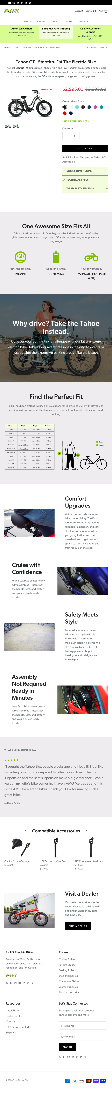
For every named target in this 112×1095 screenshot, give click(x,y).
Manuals (10, 1021)
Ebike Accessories (69, 992)
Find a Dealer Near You (75, 121)
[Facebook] (9, 3)
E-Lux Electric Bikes (21, 1080)
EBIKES (27, 21)
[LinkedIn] (26, 3)
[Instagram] (14, 3)
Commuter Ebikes (69, 981)
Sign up (68, 1047)
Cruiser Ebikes (67, 959)
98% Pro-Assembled (17, 1027)
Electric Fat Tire (24, 68)
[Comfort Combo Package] (20, 847)
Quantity (67, 129)
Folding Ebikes (67, 970)
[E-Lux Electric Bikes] (11, 11)
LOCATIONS (68, 21)
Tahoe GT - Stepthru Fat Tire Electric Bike (41, 48)
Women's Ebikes (68, 987)
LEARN (54, 21)
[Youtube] (18, 3)
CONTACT (83, 21)
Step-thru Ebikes (68, 976)
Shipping (11, 1033)
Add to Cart (85, 148)
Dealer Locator (14, 1016)
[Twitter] (5, 3)
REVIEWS (41, 21)
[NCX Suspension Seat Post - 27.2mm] (56, 847)
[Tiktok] (22, 3)
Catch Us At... (13, 1011)
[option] (30, 103)
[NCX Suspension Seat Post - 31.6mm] (91, 847)
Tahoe (16, 48)
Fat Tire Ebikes (67, 965)
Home (7, 48)
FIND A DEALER (78, 926)
